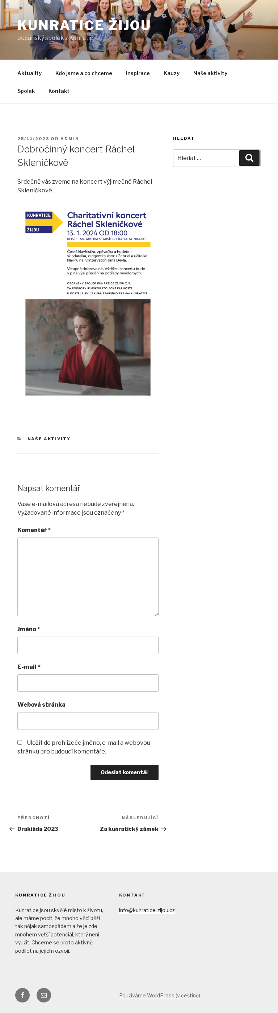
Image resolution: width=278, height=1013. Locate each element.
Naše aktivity (210, 73)
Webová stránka (41, 704)
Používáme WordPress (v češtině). (160, 995)
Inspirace (138, 73)
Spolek (26, 91)
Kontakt (59, 91)
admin (69, 138)
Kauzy (172, 73)
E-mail (29, 666)
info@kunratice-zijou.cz (147, 910)
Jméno (28, 629)
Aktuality (29, 73)
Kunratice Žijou (84, 25)
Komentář (34, 530)
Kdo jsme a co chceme (83, 73)
